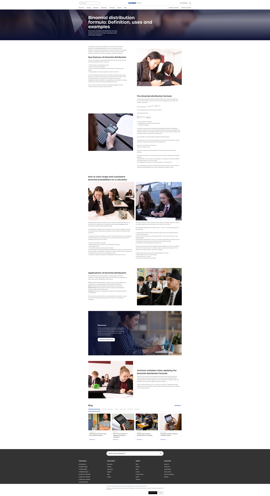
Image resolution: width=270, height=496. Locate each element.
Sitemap (166, 477)
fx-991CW (121, 224)
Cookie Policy (167, 469)
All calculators (82, 464)
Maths (137, 477)
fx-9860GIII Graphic (84, 472)
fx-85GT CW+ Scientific (84, 477)
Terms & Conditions (169, 474)
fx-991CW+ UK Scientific (85, 474)
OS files (137, 466)
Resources (81, 7)
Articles (109, 477)
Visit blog (177, 405)
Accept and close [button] (153, 492)
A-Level (137, 472)
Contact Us (167, 466)
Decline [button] (160, 492)
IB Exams (138, 479)
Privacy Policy (167, 472)
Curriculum (112, 7)
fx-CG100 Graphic (83, 466)
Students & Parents (186, 7)
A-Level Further (139, 474)
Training (89, 7)
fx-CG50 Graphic (83, 469)
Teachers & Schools (174, 7)
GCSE (137, 469)
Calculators (104, 7)
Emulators (95, 7)
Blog (125, 7)
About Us (166, 464)
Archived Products (83, 482)
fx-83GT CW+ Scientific (84, 479)
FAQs (137, 464)
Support (119, 7)
